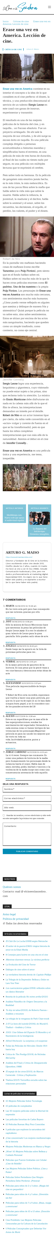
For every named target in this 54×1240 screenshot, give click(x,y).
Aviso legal (9, 914)
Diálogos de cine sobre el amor (20, 969)
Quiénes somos (12, 887)
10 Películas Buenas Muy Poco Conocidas (25, 1124)
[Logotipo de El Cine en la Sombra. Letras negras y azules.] (20, 7)
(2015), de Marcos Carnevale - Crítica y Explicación (24, 1073)
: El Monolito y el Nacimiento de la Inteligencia (28, 1034)
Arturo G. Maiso (32, 49)
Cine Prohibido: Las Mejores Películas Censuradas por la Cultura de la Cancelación (27, 1221)
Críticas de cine (21, 21)
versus (27, 959)
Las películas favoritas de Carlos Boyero (24, 1119)
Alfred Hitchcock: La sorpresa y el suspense (26, 1041)
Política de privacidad (16, 919)
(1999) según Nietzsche (27, 941)
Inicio (6, 21)
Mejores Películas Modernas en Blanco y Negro (28, 1146)
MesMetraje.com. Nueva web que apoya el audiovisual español (14, 517)
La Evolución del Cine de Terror (21, 964)
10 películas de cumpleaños (19, 1106)
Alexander (13, 683)
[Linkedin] (7, 587)
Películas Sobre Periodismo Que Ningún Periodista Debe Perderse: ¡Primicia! (24, 1179)
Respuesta (10, 618)
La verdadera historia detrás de (28, 974)
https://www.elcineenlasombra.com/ (19, 557)
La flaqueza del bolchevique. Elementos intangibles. (39, 531)
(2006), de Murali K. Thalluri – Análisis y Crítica (27, 1025)
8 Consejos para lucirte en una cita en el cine (27, 954)
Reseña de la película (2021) (27, 996)
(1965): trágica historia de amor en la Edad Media (28, 948)
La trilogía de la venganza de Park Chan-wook (27, 1018)
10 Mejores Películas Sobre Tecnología (24, 1101)
